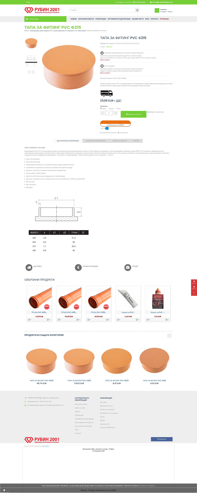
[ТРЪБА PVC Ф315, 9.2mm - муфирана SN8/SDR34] (39, 298)
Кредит (102, 420)
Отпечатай (123, 133)
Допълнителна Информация (68, 141)
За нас (102, 417)
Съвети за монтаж (119, 141)
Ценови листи (105, 424)
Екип (76, 430)
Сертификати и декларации (84, 419)
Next (33, 72)
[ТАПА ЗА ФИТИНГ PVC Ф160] (154, 360)
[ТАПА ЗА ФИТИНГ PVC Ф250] (79, 360)
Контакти (78, 433)
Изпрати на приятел (109, 133)
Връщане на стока (106, 406)
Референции (79, 415)
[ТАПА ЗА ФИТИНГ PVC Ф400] (41, 360)
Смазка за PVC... (128, 312)
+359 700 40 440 (138, 2)
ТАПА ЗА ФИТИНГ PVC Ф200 (117, 380)
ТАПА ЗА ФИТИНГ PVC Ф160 (154, 380)
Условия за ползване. (147, 486)
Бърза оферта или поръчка (84, 422)
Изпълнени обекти (81, 404)
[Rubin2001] (41, 9)
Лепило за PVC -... (158, 312)
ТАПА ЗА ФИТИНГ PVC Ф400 (41, 380)
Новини (77, 411)
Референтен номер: (107, 44)
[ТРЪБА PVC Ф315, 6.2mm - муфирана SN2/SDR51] (98, 298)
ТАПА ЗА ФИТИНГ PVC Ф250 (79, 380)
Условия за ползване (107, 409)
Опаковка (104, 106)
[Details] (30, 320)
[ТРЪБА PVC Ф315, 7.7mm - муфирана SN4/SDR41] (68, 298)
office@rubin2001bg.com (162, 2)
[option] (39, 303)
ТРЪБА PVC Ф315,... (39, 312)
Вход (28, 2)
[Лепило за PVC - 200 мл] (157, 298)
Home (26, 31)
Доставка (103, 402)
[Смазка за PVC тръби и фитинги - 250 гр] (128, 298)
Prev (29, 72)
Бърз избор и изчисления (83, 426)
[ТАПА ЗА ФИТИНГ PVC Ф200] (117, 360)
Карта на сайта (80, 408)
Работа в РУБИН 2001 (107, 428)
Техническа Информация (96, 141)
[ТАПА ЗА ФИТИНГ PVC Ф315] (31, 43)
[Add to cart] (48, 320)
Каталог (136, 141)
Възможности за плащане (109, 413)
